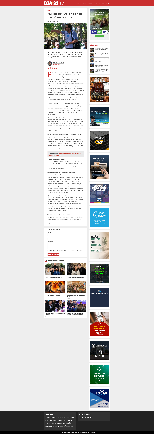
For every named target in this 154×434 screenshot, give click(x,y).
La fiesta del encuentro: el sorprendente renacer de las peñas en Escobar (101, 65)
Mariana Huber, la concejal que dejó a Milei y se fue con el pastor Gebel (76, 269)
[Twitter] (48, 68)
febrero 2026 (49, 296)
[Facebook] (50, 68)
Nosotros (83, 3)
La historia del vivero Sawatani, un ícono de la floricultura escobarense (102, 60)
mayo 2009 (50, 21)
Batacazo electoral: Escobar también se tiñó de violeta (55, 306)
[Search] (108, 3)
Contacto (104, 3)
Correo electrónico (52, 237)
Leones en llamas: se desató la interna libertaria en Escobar (55, 287)
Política (49, 10)
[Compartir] (58, 68)
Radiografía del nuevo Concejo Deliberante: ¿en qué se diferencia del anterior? (76, 287)
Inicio (78, 3)
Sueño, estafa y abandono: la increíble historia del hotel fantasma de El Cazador (101, 70)
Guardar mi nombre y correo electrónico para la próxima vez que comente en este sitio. (65, 251)
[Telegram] (54, 68)
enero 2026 (69, 298)
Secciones (90, 3)
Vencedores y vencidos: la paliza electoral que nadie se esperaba (76, 306)
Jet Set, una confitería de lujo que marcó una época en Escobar (101, 49)
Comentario (50, 241)
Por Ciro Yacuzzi (58, 62)
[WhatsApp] (52, 68)
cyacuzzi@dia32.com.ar (57, 64)
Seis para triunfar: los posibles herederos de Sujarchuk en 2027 (55, 269)
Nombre (49, 232)
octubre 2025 (70, 316)
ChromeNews (84, 432)
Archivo (98, 3)
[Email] (56, 68)
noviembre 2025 (49, 316)
